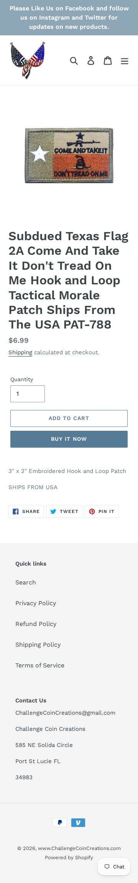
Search (25, 582)
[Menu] (124, 60)
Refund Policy (35, 623)
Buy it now (69, 439)
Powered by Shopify (69, 857)
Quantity (21, 379)
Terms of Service (39, 665)
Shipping (20, 352)
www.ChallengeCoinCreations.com (79, 848)
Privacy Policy (35, 603)
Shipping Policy (38, 644)
